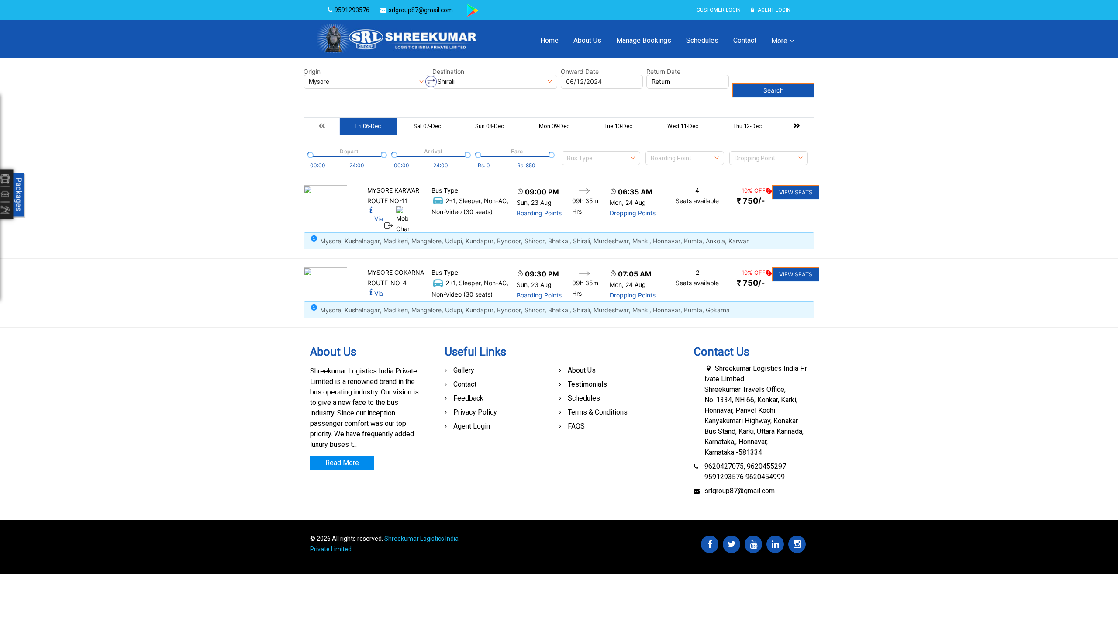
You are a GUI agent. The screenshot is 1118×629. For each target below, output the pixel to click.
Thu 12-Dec (747, 126)
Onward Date (580, 72)
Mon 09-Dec (554, 126)
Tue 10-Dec (618, 126)
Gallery (463, 370)
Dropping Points (633, 213)
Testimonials (587, 384)
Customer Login (719, 10)
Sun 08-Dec (489, 126)
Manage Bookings (643, 40)
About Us (587, 40)
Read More (342, 463)
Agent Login (773, 10)
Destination (448, 72)
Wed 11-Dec (682, 126)
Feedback (468, 398)
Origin (312, 72)
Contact (744, 40)
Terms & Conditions (598, 412)
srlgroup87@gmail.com (739, 491)
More (779, 41)
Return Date (663, 72)
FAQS (576, 426)
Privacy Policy (475, 412)
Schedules (702, 40)
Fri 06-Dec (368, 126)
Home (549, 40)
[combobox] (601, 158)
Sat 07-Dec (427, 126)
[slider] (309, 154)
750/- (751, 200)
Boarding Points (539, 213)
